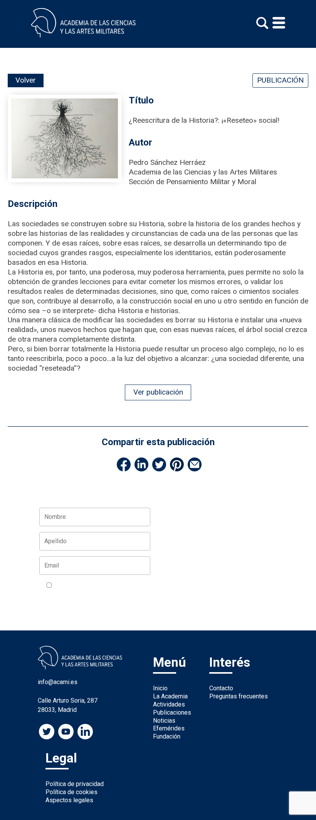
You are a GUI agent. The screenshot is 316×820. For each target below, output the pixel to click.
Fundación (166, 736)
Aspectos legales (69, 800)
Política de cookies (71, 792)
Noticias (164, 720)
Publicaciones (172, 712)
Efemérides (169, 728)
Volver (25, 80)
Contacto (221, 688)
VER (52, 595)
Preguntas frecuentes (238, 696)
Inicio (160, 688)
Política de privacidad (74, 784)
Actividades (169, 704)
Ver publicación (158, 392)
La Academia (170, 696)
